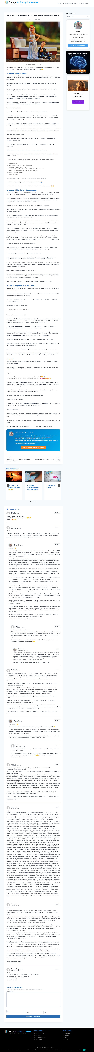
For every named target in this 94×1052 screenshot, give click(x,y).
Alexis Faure (31, 19)
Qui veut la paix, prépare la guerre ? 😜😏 (14, 487)
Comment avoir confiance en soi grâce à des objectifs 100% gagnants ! (18, 459)
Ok (84, 1049)
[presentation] (14, 476)
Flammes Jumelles (40, 1033)
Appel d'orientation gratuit (78, 45)
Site (45, 1012)
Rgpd (66, 1039)
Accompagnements (68, 3)
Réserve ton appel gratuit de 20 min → (33, 447)
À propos (81, 3)
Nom (8, 1011)
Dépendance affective (41, 1037)
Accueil (59, 3)
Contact (87, 3)
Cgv (66, 1037)
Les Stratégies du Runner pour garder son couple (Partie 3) (47, 459)
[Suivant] (59, 485)
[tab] (30, 501)
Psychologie (39, 1039)
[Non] (92, 1050)
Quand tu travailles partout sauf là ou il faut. (33, 487)
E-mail (28, 1012)
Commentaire (10, 991)
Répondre (57, 512)
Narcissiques (39, 1035)
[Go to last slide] (8, 485)
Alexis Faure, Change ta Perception (24, 432)
